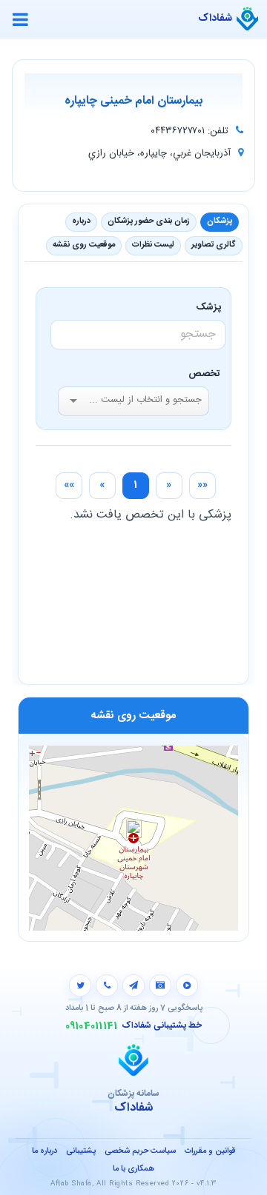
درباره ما (44, 1151)
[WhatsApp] (107, 985)
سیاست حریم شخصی (140, 1151)
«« (202, 485)
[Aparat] (187, 985)
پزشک (211, 307)
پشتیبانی (81, 1151)
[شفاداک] (247, 19)
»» (69, 485)
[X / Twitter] (80, 985)
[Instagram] (160, 985)
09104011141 (91, 1026)
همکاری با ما (133, 1169)
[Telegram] (133, 985)
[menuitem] (202, 485)
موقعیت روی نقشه (84, 245)
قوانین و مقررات (210, 1151)
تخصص (204, 374)
